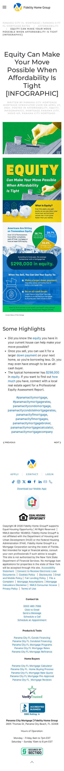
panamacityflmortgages (32, 419)
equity (37, 338)
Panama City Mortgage (38, 113)
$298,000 (52, 372)
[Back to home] (32, 7)
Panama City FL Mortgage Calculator (32, 665)
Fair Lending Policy (35, 578)
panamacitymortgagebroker (31, 423)
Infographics (14, 110)
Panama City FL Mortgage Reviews (32, 679)
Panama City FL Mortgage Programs (32, 644)
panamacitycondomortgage (31, 406)
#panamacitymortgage (31, 397)
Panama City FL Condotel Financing (32, 641)
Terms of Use (29, 588)
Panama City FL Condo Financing (32, 637)
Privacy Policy (10, 588)
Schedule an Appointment (32, 620)
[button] (4, 7)
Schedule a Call (32, 616)
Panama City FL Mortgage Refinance (32, 651)
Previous (10, 442)
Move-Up (14, 113)
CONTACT (32, 474)
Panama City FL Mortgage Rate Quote (32, 672)
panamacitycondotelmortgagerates (31, 410)
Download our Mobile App (31, 488)
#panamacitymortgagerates (31, 401)
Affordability (37, 107)
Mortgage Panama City (42, 110)
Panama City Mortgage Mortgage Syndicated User (30, 103)
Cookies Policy (27, 574)
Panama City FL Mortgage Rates (32, 648)
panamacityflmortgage (31, 414)
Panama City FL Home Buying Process (32, 669)
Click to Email (32, 609)
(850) (32, 606)
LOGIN (50, 474)
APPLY (14, 474)
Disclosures (45, 574)
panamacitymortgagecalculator (32, 427)
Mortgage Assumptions (30, 581)
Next (56, 442)
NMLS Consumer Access (43, 585)
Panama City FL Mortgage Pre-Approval (32, 676)
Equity (54, 107)
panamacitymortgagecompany (32, 431)
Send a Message (32, 613)
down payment (27, 355)
